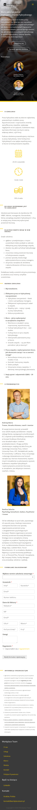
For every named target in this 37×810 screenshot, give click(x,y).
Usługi (6, 752)
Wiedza (6, 765)
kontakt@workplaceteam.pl (14, 801)
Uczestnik (7, 582)
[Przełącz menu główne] (33, 4)
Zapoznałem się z (17, 649)
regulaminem (24, 649)
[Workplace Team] (12, 4)
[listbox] (18, 577)
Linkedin (7, 785)
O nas (6, 747)
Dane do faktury (10, 602)
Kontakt (6, 770)
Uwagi (5, 634)
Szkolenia (7, 756)
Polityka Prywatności (11, 774)
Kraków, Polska (9, 796)
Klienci (6, 761)
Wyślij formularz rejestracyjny (14, 657)
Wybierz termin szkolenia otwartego (18, 574)
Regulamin (8, 646)
